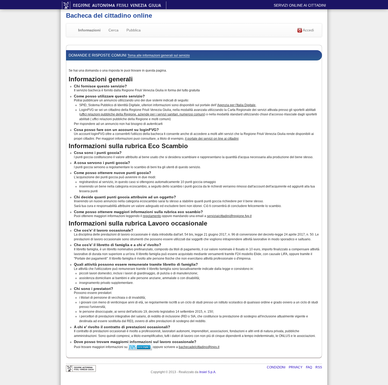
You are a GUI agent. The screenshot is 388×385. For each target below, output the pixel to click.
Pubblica (133, 30)
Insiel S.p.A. (207, 372)
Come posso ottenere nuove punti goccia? (112, 173)
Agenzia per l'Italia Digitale (236, 105)
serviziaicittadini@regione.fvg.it (229, 216)
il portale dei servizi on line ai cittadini (212, 138)
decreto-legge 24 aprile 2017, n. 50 (288, 234)
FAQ (309, 367)
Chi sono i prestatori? (93, 289)
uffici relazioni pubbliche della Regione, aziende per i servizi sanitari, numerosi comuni (142, 114)
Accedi (308, 30)
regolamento (152, 216)
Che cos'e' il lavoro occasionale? (103, 230)
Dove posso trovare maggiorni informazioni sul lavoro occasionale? (135, 342)
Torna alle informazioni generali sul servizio (158, 55)
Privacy (296, 367)
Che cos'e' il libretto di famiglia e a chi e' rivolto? (117, 245)
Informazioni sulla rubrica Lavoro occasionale (138, 223)
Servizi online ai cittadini (300, 5)
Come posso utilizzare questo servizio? (109, 96)
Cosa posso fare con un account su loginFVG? (116, 130)
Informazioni (89, 30)
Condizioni (276, 367)
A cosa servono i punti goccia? (102, 163)
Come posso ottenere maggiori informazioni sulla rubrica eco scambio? (138, 212)
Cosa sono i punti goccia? (98, 153)
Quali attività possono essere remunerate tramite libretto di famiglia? (136, 264)
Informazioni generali (101, 79)
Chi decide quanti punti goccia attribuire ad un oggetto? (125, 197)
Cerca (113, 30)
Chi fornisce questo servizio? (100, 86)
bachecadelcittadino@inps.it (199, 347)
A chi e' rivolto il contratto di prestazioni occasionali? (122, 327)
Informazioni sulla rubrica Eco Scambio (128, 145)
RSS (318, 367)
